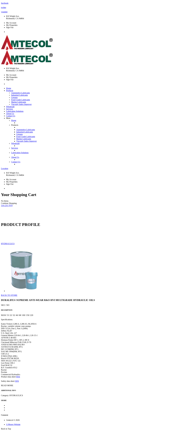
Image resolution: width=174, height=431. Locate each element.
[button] (6, 205)
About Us (10, 113)
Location (4, 168)
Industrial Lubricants (19, 95)
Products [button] (9, 90)
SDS (17, 381)
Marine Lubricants (18, 102)
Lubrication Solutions (14, 111)
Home (8, 88)
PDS (18, 377)
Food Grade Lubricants (20, 100)
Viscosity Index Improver (21, 104)
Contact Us (10, 116)
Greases (14, 97)
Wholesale (10, 107)
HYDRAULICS (8, 244)
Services (9, 109)
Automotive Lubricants (20, 93)
